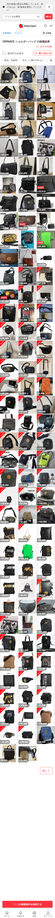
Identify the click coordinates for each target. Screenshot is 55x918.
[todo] (51, 26)
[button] (45, 26)
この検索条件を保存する (29, 904)
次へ (44, 770)
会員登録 (6, 32)
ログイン (19, 32)
